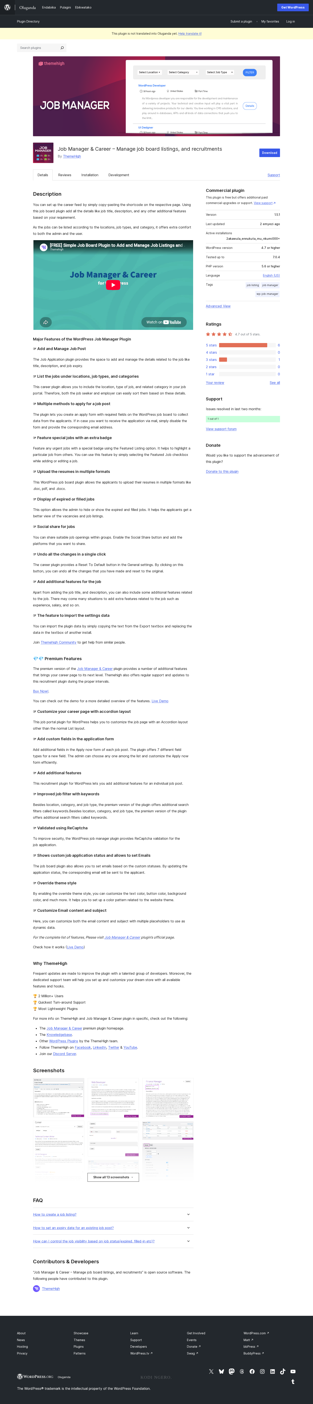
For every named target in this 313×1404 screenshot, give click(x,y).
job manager (270, 285)
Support (274, 175)
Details (42, 175)
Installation (89, 175)
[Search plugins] (62, 48)
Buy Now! (40, 691)
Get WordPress (293, 7)
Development (118, 175)
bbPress (251, 1346)
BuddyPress (254, 1353)
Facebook (83, 1047)
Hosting (22, 1346)
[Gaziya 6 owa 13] (133, 1166)
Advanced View (218, 306)
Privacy (22, 1353)
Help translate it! (190, 33)
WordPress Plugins (63, 1041)
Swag (192, 1353)
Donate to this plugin (222, 471)
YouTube (130, 1047)
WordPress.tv (141, 1353)
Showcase (81, 1333)
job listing (253, 285)
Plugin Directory (28, 21)
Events (192, 1340)
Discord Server (64, 1054)
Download (269, 153)
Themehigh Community (58, 642)
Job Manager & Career (95, 669)
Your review (215, 382)
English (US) (271, 275)
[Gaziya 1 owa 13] (78, 1084)
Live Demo (160, 701)
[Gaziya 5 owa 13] (133, 1127)
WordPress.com (256, 1333)
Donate (194, 1346)
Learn (134, 1333)
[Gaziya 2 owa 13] (78, 1126)
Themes (79, 1340)
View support (263, 203)
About (21, 1333)
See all (275, 382)
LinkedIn (99, 1047)
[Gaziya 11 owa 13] (188, 1149)
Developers (138, 1346)
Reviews (64, 175)
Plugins (79, 1346)
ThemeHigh (72, 156)
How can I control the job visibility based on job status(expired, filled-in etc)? (94, 1241)
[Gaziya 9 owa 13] (188, 1084)
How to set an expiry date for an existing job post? (73, 1228)
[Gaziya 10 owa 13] (188, 1127)
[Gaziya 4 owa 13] (133, 1084)
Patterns (80, 1353)
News (21, 1340)
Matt (249, 1340)
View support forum (221, 429)
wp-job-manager (267, 293)
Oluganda (64, 1377)
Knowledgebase (59, 1034)
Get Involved (196, 1333)
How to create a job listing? (54, 1215)
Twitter (113, 1047)
